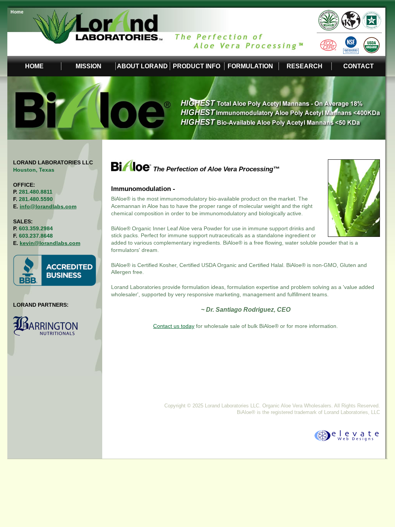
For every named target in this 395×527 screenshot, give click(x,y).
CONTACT (358, 66)
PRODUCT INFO (196, 66)
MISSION (88, 66)
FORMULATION (250, 66)
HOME (34, 66)
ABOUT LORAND (142, 66)
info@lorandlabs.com (48, 206)
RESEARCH (304, 66)
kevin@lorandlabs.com (50, 243)
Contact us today (173, 326)
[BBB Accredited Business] (299, 440)
